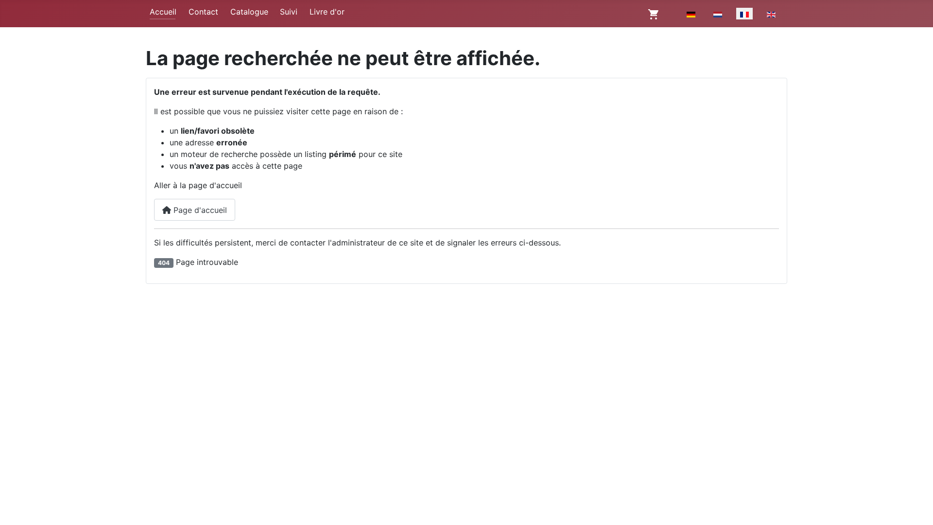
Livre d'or (327, 12)
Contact (203, 12)
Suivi (288, 12)
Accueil (163, 12)
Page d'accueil (199, 210)
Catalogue (249, 12)
